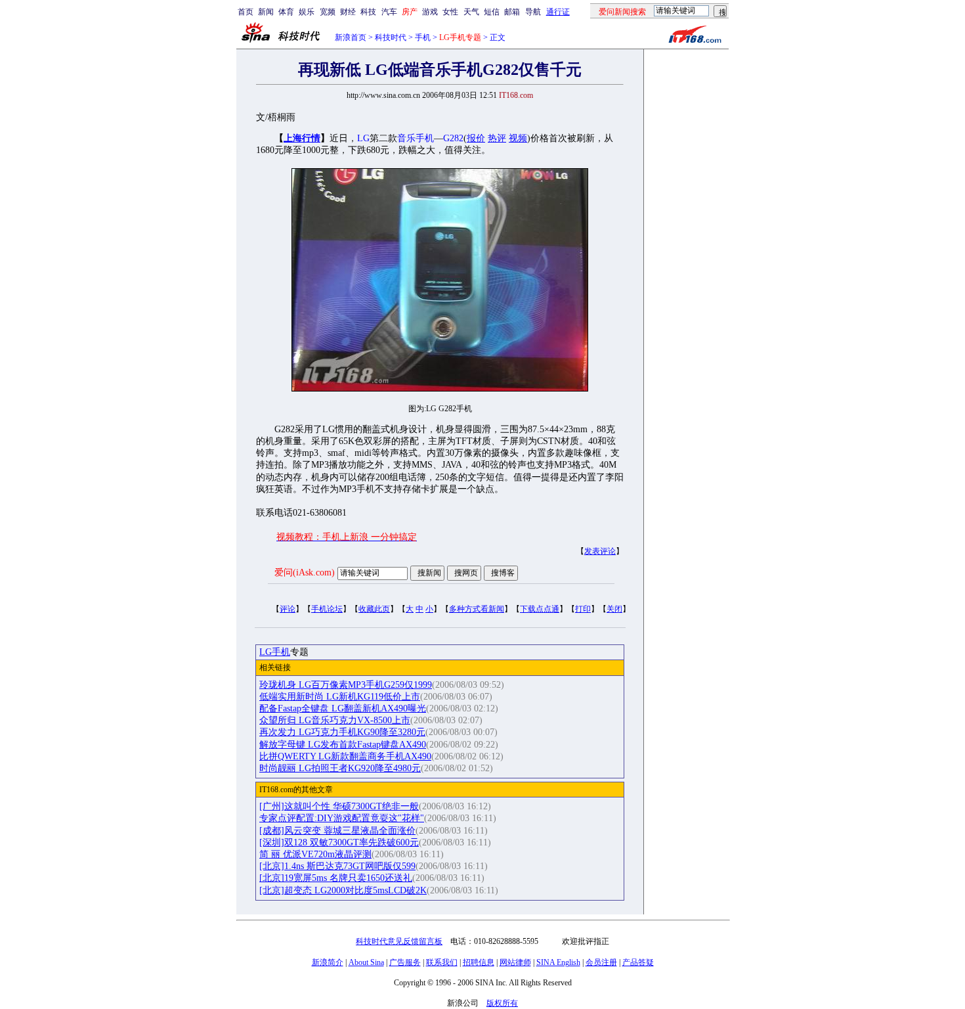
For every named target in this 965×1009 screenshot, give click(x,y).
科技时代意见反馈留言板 (399, 941)
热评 (497, 138)
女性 (450, 11)
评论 (287, 609)
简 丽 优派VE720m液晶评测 (315, 854)
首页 (245, 11)
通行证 (558, 11)
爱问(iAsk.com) (304, 572)
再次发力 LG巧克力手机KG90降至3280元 (342, 732)
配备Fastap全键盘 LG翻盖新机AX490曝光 (342, 708)
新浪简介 (327, 962)
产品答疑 (638, 962)
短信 (492, 11)
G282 (453, 138)
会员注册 (601, 962)
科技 (368, 11)
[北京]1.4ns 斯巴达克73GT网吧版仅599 (337, 866)
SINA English (558, 962)
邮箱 (512, 11)
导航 (533, 11)
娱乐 (306, 11)
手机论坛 (327, 609)
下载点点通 (539, 609)
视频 (518, 138)
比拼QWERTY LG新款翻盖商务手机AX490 (345, 756)
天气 (471, 11)
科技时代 (390, 37)
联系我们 (442, 962)
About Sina (366, 962)
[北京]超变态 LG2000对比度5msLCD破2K (343, 890)
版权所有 (502, 1003)
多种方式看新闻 (476, 609)
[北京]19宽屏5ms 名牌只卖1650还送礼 (335, 878)
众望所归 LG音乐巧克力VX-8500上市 (334, 720)
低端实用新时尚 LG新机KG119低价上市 (339, 697)
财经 (348, 11)
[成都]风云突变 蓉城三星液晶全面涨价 (337, 831)
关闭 (614, 609)
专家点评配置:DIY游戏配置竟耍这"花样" (341, 818)
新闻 (266, 11)
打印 (583, 609)
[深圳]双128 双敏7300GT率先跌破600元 (339, 842)
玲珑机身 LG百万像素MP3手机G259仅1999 (345, 685)
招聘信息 (478, 962)
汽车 (389, 11)
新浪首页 (350, 37)
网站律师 (515, 962)
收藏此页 (374, 609)
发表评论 (600, 551)
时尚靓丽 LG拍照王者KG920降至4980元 (340, 768)
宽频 (327, 11)
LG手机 (274, 652)
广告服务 (405, 962)
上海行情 (302, 138)
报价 (476, 138)
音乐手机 (415, 138)
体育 (286, 11)
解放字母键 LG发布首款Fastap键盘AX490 (342, 745)
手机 (423, 37)
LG (363, 138)
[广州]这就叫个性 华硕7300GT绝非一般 (339, 806)
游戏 (430, 11)
